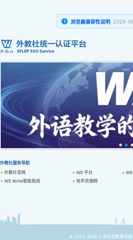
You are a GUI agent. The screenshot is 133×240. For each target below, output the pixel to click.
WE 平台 (84, 172)
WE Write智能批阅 (22, 181)
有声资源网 (87, 181)
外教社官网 (15, 172)
